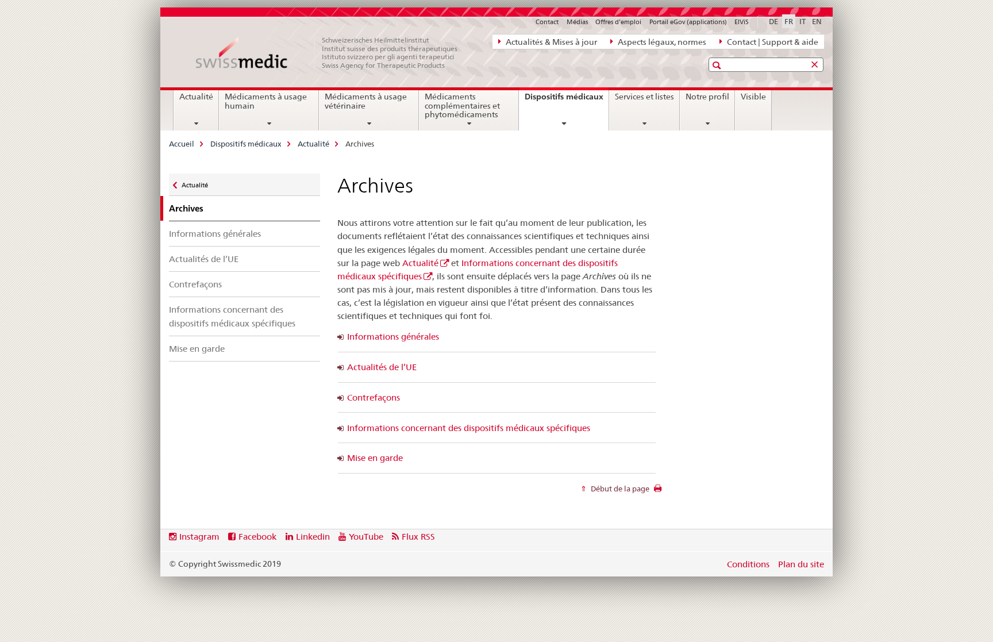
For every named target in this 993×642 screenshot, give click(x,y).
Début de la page (619, 488)
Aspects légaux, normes (661, 42)
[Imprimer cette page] (657, 491)
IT (802, 21)
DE (773, 21)
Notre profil (707, 96)
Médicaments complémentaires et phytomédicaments (462, 106)
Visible (753, 96)
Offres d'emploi (618, 22)
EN (817, 21)
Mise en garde (197, 348)
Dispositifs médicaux (567, 100)
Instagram (199, 536)
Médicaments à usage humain (266, 101)
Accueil (181, 143)
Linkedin (313, 536)
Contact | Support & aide (771, 42)
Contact (547, 22)
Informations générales (215, 233)
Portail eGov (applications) (688, 22)
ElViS (741, 22)
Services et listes (644, 96)
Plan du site (801, 564)
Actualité (196, 96)
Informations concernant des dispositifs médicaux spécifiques (232, 316)
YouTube (366, 536)
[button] (718, 65)
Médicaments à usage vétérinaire (366, 101)
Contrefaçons (195, 284)
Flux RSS (418, 536)
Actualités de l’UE (203, 258)
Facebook (257, 536)
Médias (577, 22)
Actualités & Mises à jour (550, 42)
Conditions (748, 564)
